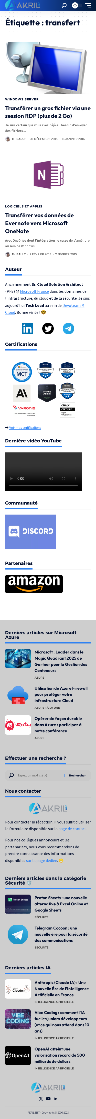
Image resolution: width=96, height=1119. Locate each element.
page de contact (72, 828)
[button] (64, 5)
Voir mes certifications (25, 427)
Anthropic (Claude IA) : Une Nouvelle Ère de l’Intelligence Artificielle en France (62, 988)
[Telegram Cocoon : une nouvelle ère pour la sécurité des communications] (18, 934)
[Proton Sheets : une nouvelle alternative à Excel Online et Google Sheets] (18, 904)
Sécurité (41, 917)
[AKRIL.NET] (22, 5)
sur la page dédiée (41, 860)
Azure (39, 677)
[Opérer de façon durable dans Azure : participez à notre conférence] (18, 725)
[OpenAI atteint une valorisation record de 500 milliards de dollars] (18, 1055)
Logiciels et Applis (23, 206)
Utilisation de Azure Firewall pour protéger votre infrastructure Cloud (61, 694)
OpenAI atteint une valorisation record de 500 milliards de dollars (60, 1055)
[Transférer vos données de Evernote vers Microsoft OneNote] (48, 175)
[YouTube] (48, 1098)
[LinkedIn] (55, 1098)
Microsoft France (34, 291)
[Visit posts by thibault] (7, 138)
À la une (53, 707)
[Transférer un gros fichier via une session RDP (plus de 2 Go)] (48, 68)
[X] (41, 1098)
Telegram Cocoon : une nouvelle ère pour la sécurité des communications (61, 934)
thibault (19, 139)
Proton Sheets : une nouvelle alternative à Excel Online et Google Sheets (61, 904)
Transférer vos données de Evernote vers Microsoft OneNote (39, 223)
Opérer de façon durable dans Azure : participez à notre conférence (58, 724)
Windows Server (22, 99)
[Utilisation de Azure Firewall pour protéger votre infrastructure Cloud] (18, 694)
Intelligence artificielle (54, 1002)
